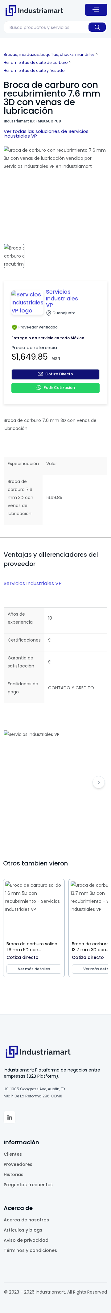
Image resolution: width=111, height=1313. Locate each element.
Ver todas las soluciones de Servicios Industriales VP (46, 133)
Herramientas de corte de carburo (36, 62)
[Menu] (96, 9)
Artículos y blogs (23, 1230)
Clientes (13, 1154)
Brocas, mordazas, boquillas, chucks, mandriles (49, 54)
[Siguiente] (98, 782)
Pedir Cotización (59, 387)
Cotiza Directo (59, 374)
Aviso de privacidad (26, 1240)
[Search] (97, 27)
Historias (13, 1174)
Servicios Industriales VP (33, 583)
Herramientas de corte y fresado (34, 70)
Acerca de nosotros (26, 1220)
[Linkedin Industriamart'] (9, 1117)
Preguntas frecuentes (28, 1185)
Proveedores (18, 1164)
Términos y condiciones (30, 1250)
